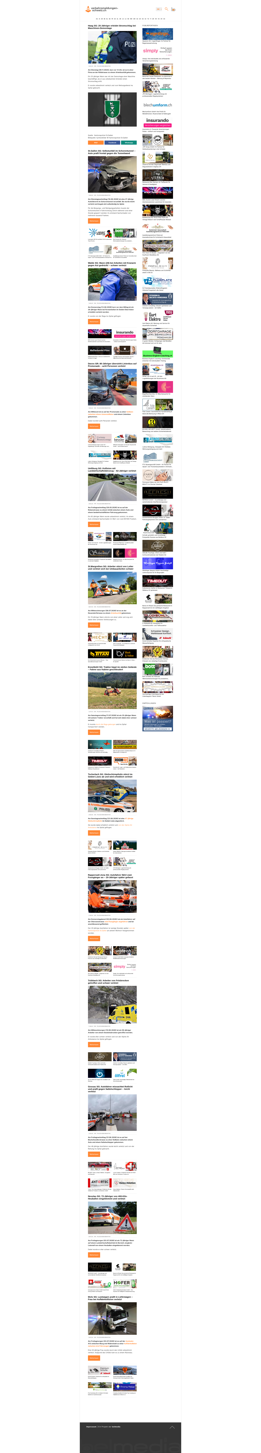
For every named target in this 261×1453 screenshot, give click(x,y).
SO (143, 19)
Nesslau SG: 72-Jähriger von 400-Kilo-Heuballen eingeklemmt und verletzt (107, 1197)
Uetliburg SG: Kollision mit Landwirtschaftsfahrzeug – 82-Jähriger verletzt (112, 469)
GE (115, 19)
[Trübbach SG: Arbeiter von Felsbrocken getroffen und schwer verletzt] (112, 1005)
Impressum (91, 1427)
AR (102, 19)
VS (159, 19)
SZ (145, 19)
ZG (164, 19)
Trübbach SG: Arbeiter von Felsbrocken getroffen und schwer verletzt (108, 981)
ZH (161, 19)
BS (110, 19)
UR (153, 19)
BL (107, 19)
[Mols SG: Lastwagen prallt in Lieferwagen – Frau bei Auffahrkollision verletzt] (112, 1318)
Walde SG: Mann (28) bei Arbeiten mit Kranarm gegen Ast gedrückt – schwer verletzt (112, 264)
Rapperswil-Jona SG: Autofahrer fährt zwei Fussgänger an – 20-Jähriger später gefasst (110, 876)
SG (137, 19)
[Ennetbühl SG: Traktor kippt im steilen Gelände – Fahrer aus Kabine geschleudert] (112, 690)
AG (97, 19)
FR (112, 19)
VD (156, 19)
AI (99, 19)
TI (150, 19)
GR (120, 19)
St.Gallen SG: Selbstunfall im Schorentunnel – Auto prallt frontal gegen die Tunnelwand (111, 152)
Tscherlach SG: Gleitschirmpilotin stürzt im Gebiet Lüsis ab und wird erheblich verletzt (110, 775)
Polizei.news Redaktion (104, 66)
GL (117, 19)
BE (104, 19)
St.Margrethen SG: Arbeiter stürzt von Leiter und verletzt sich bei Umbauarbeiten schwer (110, 567)
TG (148, 19)
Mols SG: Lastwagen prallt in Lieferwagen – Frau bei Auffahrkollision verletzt (110, 1298)
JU (123, 19)
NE (128, 19)
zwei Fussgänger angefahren (116, 922)
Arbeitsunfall (116, 613)
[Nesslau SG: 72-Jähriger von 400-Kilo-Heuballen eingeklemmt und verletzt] (112, 1218)
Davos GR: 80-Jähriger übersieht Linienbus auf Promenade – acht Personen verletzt (112, 364)
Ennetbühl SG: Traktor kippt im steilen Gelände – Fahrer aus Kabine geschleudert (112, 668)
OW (134, 19)
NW (131, 19)
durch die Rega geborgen (106, 724)
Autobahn (129, 1341)
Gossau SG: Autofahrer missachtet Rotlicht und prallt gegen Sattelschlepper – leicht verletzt (110, 1089)
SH (140, 19)
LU (125, 19)
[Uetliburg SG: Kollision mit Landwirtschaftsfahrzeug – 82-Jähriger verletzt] (112, 487)
